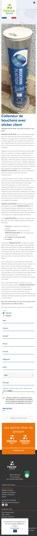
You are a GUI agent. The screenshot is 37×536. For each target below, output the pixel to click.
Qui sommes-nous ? (8, 512)
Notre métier (6, 514)
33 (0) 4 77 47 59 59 (9, 500)
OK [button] (15, 531)
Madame (8, 316)
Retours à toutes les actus (19, 418)
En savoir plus (15, 528)
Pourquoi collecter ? (8, 517)
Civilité (4, 310)
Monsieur (9, 313)
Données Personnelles (29, 528)
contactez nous (18, 450)
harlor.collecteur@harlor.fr (11, 502)
